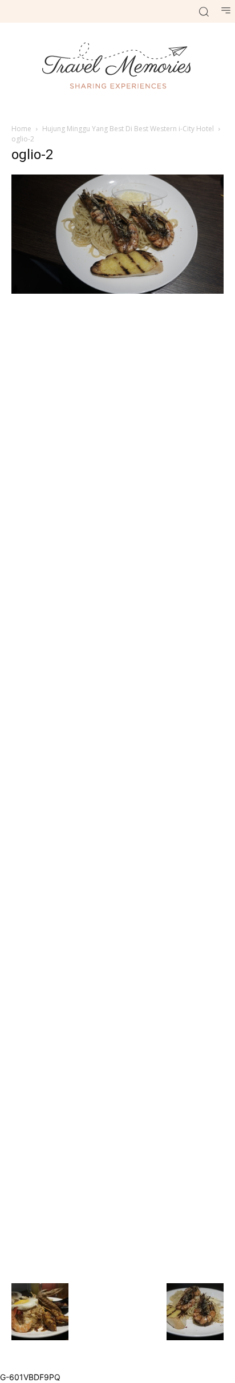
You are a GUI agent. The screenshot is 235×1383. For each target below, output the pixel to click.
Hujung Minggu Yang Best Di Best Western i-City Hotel (128, 128)
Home (21, 128)
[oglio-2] (117, 290)
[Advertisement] (117, 787)
